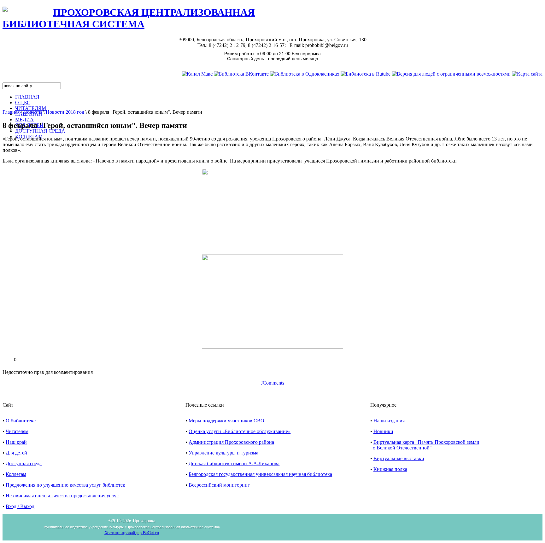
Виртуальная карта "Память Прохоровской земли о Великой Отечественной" (424, 444)
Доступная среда (24, 463)
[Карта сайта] (527, 74)
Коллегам (16, 474)
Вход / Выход (20, 506)
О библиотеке (21, 420)
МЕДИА (24, 119)
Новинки (383, 431)
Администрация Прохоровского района (231, 442)
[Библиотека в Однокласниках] (304, 74)
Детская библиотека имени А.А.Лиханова (234, 463)
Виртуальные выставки (398, 458)
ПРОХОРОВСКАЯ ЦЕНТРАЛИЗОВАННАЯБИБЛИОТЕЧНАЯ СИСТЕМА (129, 18)
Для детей (16, 452)
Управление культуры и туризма (223, 452)
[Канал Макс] (197, 74)
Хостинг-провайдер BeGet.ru (131, 532)
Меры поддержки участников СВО (226, 420)
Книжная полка (390, 469)
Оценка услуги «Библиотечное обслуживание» (239, 431)
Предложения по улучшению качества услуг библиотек (65, 485)
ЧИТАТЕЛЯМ (30, 108)
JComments (272, 383)
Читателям (17, 431)
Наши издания (389, 420)
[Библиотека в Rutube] (365, 74)
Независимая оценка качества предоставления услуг (62, 495)
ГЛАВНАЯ (27, 97)
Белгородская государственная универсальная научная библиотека (260, 474)
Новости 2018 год (65, 112)
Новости (32, 112)
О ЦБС (22, 102)
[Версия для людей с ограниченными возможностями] (451, 74)
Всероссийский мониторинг (219, 485)
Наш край (16, 442)
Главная (11, 112)
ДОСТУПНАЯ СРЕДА (40, 131)
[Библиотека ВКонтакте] (241, 74)
